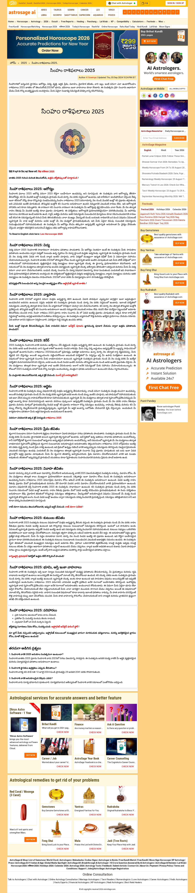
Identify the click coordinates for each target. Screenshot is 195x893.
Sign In (170, 3)
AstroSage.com (109, 889)
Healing (80, 21)
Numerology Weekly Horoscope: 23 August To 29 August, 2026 (165, 179)
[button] (17, 44)
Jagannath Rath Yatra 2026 (153, 214)
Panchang (92, 21)
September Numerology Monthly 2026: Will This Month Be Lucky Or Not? (165, 196)
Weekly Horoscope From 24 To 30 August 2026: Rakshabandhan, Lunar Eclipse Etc (165, 167)
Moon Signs (164, 27)
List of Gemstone (37, 860)
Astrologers (65, 860)
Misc (161, 21)
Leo (98, 10)
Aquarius (98, 15)
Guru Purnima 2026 (149, 217)
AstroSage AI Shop (19, 860)
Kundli (29, 3)
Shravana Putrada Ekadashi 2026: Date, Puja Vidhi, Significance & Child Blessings (165, 173)
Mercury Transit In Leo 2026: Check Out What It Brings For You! (165, 185)
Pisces (111, 15)
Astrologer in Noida (108, 860)
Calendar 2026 (86, 3)
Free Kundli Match (127, 860)
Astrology (36, 21)
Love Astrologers (140, 879)
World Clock (52, 860)
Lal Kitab (153, 27)
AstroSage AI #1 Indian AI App (29, 863)
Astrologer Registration (117, 868)
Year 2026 (179, 150)
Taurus (57, 10)
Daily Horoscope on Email (176, 131)
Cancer (84, 10)
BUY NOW (30, 755)
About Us (144, 866)
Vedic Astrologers (178, 879)
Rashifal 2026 (39, 3)
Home (11, 21)
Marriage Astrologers (90, 879)
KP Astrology (178, 860)
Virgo (112, 10)
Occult (55, 21)
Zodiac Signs (91, 860)
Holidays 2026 (163, 209)
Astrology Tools (93, 866)
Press (11, 863)
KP (112, 21)
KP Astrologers (98, 882)
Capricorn (84, 15)
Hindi (163, 150)
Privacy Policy (166, 866)
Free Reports (67, 21)
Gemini (71, 10)
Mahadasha (78, 860)
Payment (154, 866)
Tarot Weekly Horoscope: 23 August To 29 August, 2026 (165, 190)
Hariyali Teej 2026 (166, 217)
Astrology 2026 (77, 866)
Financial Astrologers (79, 882)
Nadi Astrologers (115, 882)
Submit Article (119, 866)
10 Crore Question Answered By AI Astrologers (132, 863)
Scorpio (57, 15)
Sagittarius (70, 15)
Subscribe (179, 138)
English (147, 150)
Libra (44, 15)
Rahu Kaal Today (127, 27)
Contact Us (133, 866)
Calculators (138, 21)
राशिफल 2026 (64, 27)
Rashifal (22, 3)
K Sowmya (91, 77)
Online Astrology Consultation (63, 879)
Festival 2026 (147, 209)
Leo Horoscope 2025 (51, 234)
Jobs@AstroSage (95, 868)
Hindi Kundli (142, 27)
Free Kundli (14, 27)
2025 (24, 62)
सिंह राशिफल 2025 (46, 171)
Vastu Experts (61, 882)
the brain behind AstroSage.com (169, 409)
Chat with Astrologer (122, 3)
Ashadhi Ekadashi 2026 (177, 214)
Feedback (107, 866)
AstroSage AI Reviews (165, 863)
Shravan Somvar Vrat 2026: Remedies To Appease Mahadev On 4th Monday (165, 162)
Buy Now (151, 41)
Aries (44, 10)
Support (82, 868)
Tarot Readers (108, 879)
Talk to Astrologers (17, 879)
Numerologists (123, 879)
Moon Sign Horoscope (160, 860)
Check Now (63, 732)
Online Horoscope (109, 27)
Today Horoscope (70, 3)
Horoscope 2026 (54, 3)
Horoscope (22, 21)
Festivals (151, 21)
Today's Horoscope (81, 27)
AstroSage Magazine (154, 144)
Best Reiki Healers (133, 882)
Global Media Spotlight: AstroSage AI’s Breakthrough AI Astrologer (76, 863)
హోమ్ (13, 62)
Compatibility (123, 21)
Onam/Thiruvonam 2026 (166, 220)
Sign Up (180, 3)
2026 (46, 21)
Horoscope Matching (30, 27)
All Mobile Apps (177, 89)
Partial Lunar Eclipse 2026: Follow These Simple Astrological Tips (165, 156)
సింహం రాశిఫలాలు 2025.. (45, 62)
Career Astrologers (159, 879)
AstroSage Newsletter (151, 131)
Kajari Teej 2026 (161, 223)
